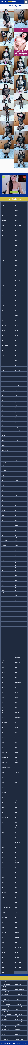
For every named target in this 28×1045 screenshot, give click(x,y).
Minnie (16, 245)
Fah (2, 555)
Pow (16, 620)
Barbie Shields (5, 345)
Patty (16, 532)
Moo (16, 292)
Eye (2, 550)
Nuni (16, 465)
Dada (3, 487)
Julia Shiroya (4, 722)
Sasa (16, 710)
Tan (15, 785)
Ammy (3, 247)
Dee (2, 497)
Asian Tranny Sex (18, 1016)
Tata (16, 795)
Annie (3, 275)
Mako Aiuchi (4, 912)
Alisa (3, 232)
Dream (3, 522)
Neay (16, 375)
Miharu (16, 215)
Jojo (2, 710)
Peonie (16, 557)
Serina (16, 722)
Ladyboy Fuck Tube (6, 1026)
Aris (2, 300)
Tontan (16, 827)
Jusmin (3, 735)
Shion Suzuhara (18, 727)
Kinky (3, 807)
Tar (15, 790)
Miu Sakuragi (17, 262)
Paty (16, 535)
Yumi (16, 950)
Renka (16, 647)
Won (16, 905)
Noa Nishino (17, 430)
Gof (2, 607)
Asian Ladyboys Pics (6, 1006)
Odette (16, 480)
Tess (16, 805)
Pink (16, 577)
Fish (2, 577)
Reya (16, 652)
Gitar (3, 605)
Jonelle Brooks (5, 715)
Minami (16, 237)
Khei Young (4, 792)
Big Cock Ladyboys (5, 986)
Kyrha (3, 835)
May (2, 940)
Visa (15, 877)
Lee (2, 845)
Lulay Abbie (4, 892)
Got (2, 617)
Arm (2, 302)
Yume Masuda (18, 947)
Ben (2, 375)
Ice (2, 650)
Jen (2, 682)
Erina (3, 542)
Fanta (3, 562)
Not (15, 457)
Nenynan (17, 385)
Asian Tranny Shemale (6, 1014)
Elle (2, 530)
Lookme (3, 877)
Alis (2, 230)
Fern (3, 567)
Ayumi (3, 320)
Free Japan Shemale (19, 1039)
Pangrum (17, 525)
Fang (3, 560)
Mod (16, 275)
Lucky (3, 887)
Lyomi (3, 897)
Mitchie (16, 257)
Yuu (15, 960)
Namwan (17, 335)
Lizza (3, 875)
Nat (15, 357)
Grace (3, 620)
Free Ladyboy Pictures (6, 996)
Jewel (3, 697)
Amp (3, 250)
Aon (2, 292)
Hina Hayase (4, 642)
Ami (2, 245)
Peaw (16, 547)
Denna (3, 502)
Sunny (16, 775)
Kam (3, 747)
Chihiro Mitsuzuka (5, 462)
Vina (16, 875)
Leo (2, 855)
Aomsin (3, 290)
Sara (16, 707)
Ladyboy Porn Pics (18, 1036)
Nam (16, 320)
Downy (3, 520)
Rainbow (16, 635)
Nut (15, 470)
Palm (16, 512)
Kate (3, 777)
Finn (2, 572)
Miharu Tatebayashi (19, 217)
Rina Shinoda (17, 657)
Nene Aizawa (17, 382)
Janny (3, 670)
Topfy (16, 835)
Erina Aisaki (4, 545)
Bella (3, 370)
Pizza (16, 585)
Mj (15, 267)
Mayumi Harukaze (5, 950)
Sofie (16, 747)
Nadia (16, 310)
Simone (16, 735)
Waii (16, 882)
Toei (16, 820)
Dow (3, 517)
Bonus (3, 415)
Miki (16, 222)
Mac (2, 900)
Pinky (16, 580)
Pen (15, 555)
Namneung (17, 325)
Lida (2, 857)
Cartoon (3, 447)
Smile (16, 740)
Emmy (3, 535)
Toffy (16, 822)
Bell (2, 367)
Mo (15, 270)
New (16, 395)
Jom (2, 712)
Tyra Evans (17, 862)
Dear (3, 495)
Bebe (3, 357)
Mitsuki (16, 260)
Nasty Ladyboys (18, 1029)
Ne (15, 372)
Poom (16, 610)
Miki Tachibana (18, 225)
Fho (2, 570)
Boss (3, 422)
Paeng (16, 507)
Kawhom (3, 782)
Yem (16, 920)
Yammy (16, 912)
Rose (16, 675)
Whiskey (16, 892)
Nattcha (16, 365)
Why (16, 895)
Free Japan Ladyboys (6, 1004)
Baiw (3, 332)
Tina (16, 812)
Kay (2, 785)
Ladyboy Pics (17, 1034)
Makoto (3, 915)
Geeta (3, 592)
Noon (16, 450)
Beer (3, 362)
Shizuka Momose (18, 730)
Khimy (3, 795)
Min (15, 232)
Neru (16, 387)
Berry (3, 387)
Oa (15, 477)
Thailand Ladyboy (18, 1014)
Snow (16, 742)
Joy (2, 717)
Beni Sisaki (4, 377)
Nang (16, 345)
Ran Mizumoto (18, 640)
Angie (3, 260)
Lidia (3, 860)
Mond (16, 285)
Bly (2, 402)
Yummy (16, 952)
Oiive (16, 482)
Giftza (3, 602)
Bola (2, 410)
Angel (3, 257)
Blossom (3, 400)
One (16, 492)
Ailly (2, 215)
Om (15, 490)
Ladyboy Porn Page (6, 1016)
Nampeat (17, 327)
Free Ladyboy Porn (19, 991)
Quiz (16, 632)
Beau (3, 355)
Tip (15, 815)
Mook (16, 295)
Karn (3, 770)
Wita (16, 902)
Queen (16, 630)
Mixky (16, 265)
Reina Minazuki (18, 645)
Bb (2, 352)
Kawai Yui (4, 780)
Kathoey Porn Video (6, 1031)
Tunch (16, 855)
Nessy (16, 390)
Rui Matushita (17, 685)
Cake (3, 432)
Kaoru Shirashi (5, 757)
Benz (3, 382)
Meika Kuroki (4, 970)
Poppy (16, 615)
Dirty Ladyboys (18, 1024)
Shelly (16, 725)
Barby (3, 347)
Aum (3, 315)
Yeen (16, 917)
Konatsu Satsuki (5, 817)
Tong (16, 825)
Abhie (3, 202)
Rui (15, 680)
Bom (3, 412)
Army (3, 305)
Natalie (16, 360)
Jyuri (3, 740)
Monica (16, 287)
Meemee (3, 952)
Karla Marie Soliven (6, 767)
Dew (3, 505)
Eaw (2, 527)
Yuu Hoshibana (18, 965)
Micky (16, 212)
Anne (3, 272)
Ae (2, 207)
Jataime (3, 675)
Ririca (16, 667)
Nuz (15, 475)
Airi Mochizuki (5, 220)
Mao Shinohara (5, 930)
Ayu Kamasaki (4, 317)
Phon (16, 565)
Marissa (3, 935)
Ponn (16, 602)
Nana (16, 342)
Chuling (3, 477)
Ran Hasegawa (18, 637)
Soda (16, 745)
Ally (2, 235)
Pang (16, 522)
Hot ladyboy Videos (6, 1011)
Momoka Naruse (18, 280)
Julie (2, 727)
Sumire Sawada (18, 770)
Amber (3, 242)
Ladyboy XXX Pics (5, 981)
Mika (16, 220)
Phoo (16, 567)
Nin (15, 412)
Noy (15, 462)
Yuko (16, 942)
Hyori (3, 647)
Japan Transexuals (18, 994)
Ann (2, 265)
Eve (2, 547)
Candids (3, 437)
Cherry (3, 460)
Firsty (3, 575)
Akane (3, 225)
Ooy (16, 500)
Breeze (3, 427)
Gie (2, 597)
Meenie (3, 965)
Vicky (16, 872)
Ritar (16, 672)
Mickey (16, 210)
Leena (3, 847)
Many (3, 927)
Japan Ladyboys (18, 986)
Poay (16, 592)
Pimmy (16, 572)
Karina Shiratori (5, 762)
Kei (2, 787)
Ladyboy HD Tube (5, 1039)
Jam (2, 662)
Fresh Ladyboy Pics (6, 1001)
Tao (15, 787)
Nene (16, 380)
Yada (16, 910)
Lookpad (3, 880)
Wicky (16, 897)
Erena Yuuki (4, 540)
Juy (2, 737)
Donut (3, 515)
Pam (16, 515)
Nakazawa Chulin (18, 317)
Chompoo (4, 470)
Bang (3, 342)
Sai (15, 687)
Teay (16, 800)
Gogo (3, 610)
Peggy (16, 552)
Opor (16, 502)
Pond (16, 600)
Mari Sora (4, 932)
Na (15, 305)
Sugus (16, 767)
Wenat (16, 890)
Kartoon (3, 772)
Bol (2, 407)
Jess (2, 692)
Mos (16, 297)
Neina (16, 377)
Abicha (3, 205)
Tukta (16, 850)
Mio (15, 250)
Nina (16, 415)
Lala (2, 837)
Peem (16, 550)
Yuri (16, 955)
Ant (2, 280)
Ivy (2, 652)
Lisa (2, 867)
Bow (2, 425)
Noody (16, 445)
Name (16, 322)
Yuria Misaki (17, 957)
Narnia (16, 355)
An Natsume (4, 255)
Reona (16, 650)
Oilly (16, 487)
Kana (3, 750)
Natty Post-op (17, 370)
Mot (15, 300)
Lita (2, 872)
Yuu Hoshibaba (18, 962)
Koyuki (3, 822)
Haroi (3, 632)
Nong (16, 442)
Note (16, 460)
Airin (3, 222)
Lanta (3, 840)
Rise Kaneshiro (18, 670)
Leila (3, 850)
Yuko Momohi (18, 945)
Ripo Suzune (17, 665)
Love (3, 885)
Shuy (16, 732)
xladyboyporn (18, 1031)
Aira (2, 217)
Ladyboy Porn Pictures (19, 989)
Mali (2, 925)
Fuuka (3, 590)
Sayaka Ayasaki (18, 717)
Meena (3, 957)
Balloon (3, 337)
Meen (3, 955)
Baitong (3, 330)
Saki (15, 690)
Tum (16, 852)
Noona (16, 452)
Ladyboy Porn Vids (5, 999)
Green (3, 622)
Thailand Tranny (18, 1026)
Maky (3, 922)
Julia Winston (4, 725)
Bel (2, 365)
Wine (16, 900)
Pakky (16, 510)
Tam (16, 782)
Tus (15, 857)
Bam (3, 340)
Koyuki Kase (4, 825)
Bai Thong (4, 325)
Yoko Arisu (17, 932)
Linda (3, 865)
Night (16, 410)
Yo (15, 925)
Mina (16, 235)
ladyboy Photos (18, 1004)
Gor (2, 615)
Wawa (16, 887)
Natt (16, 362)
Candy (3, 440)
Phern (16, 562)
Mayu (3, 947)
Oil (15, 485)
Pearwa (16, 545)
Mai (2, 902)
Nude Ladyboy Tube (6, 1009)
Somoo (16, 752)
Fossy (3, 585)
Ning (16, 417)
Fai (2, 557)
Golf (2, 612)
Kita (2, 810)
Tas (15, 792)
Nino (16, 420)
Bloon (3, 397)
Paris (16, 527)
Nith (16, 425)
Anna (3, 270)
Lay (2, 842)
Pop (15, 612)
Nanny (16, 347)
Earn (3, 525)
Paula (16, 537)
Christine (3, 475)
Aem (3, 210)
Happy (3, 630)
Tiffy (16, 810)
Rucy (16, 677)
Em (2, 532)
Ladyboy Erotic (18, 1001)
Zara (16, 970)
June (3, 732)
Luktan (3, 890)
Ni (15, 400)
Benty (3, 380)
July (2, 730)
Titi (15, 817)
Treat (16, 840)
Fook (3, 582)
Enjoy (3, 537)
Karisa (3, 765)
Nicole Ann (17, 407)
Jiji (2, 705)
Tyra (16, 860)
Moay (16, 272)
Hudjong (3, 645)
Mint (16, 247)
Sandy (16, 705)
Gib (2, 595)
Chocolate (4, 467)
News (16, 397)
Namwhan (17, 337)
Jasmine (3, 672)
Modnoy (16, 277)
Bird (2, 395)
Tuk (15, 847)
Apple (3, 295)
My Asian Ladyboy (5, 1021)
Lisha (3, 870)
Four (3, 587)
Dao (2, 490)
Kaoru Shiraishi (5, 755)
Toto (16, 837)
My (15, 302)
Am (2, 240)
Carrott (3, 445)
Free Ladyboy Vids (18, 1009)
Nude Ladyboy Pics (5, 991)
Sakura (16, 692)
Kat (2, 775)
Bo (2, 405)
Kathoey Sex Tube (5, 1029)
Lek (2, 852)
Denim (3, 500)
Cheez (3, 457)
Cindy (3, 480)
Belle (3, 372)
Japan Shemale (18, 999)
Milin (16, 227)
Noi (15, 435)
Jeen (3, 680)
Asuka (3, 310)
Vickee (16, 870)
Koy (2, 820)
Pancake (16, 520)
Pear (16, 542)
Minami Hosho (18, 240)
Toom (16, 830)
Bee (2, 360)
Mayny (3, 945)
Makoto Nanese (5, 920)
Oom (16, 497)
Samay (16, 697)
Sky (15, 737)
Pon (15, 597)
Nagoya (16, 315)
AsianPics (8, 2)
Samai (16, 695)
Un (15, 865)
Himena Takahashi (5, 640)
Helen (3, 635)
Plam (16, 587)
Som (16, 750)
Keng (3, 790)
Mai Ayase (4, 905)
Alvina (3, 237)
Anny (3, 277)
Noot (16, 455)
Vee (15, 867)
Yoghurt (16, 927)
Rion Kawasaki (18, 662)
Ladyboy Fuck (18, 996)
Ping (16, 575)
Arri (2, 307)
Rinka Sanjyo (17, 660)
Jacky (3, 660)
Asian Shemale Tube (6, 994)
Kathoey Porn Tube (19, 1019)
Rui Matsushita (18, 682)
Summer (17, 772)
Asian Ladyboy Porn (6, 1036)
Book (3, 417)
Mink (16, 242)
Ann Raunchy (4, 267)
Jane (2, 665)
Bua (2, 430)
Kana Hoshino (4, 752)
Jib (2, 702)
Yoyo (16, 935)
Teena (16, 802)
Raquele (16, 642)
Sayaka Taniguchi (18, 720)
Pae (15, 505)
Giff (2, 600)
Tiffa (16, 807)
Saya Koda (17, 712)
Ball (2, 335)
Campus (3, 435)
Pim (15, 570)
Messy (16, 205)
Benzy (3, 385)
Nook (16, 447)
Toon (16, 832)
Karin (3, 760)
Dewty (3, 507)
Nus (15, 467)
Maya (3, 942)
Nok (15, 437)
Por (15, 617)
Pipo (16, 582)
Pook (16, 607)
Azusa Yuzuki (4, 322)
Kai (2, 745)
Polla (16, 595)
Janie (3, 667)
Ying (16, 922)
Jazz (2, 677)
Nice (16, 402)
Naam (16, 307)
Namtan (16, 332)
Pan (15, 517)
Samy (16, 702)
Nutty (16, 472)
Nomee (16, 440)
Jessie (3, 695)
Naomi (16, 350)
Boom (3, 420)
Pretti (16, 627)
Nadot (16, 312)
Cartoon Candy (5, 450)
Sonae (16, 755)
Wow (16, 907)
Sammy (16, 700)
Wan (16, 885)
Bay (2, 350)
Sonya (16, 760)
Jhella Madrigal (5, 700)
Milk (16, 230)
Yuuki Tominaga (18, 967)
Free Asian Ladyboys (19, 1006)
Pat (15, 530)
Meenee (3, 960)
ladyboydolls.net (18, 1021)
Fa (2, 552)
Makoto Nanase (5, 917)
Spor (16, 765)
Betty (3, 390)
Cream (3, 482)
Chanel (3, 455)
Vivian (16, 880)
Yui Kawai (17, 937)
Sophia (16, 762)
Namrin (16, 330)
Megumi (3, 967)
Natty (16, 367)
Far (2, 565)
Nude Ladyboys (5, 989)
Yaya (16, 915)
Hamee (3, 627)
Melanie (3, 972)
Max (2, 937)
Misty (16, 255)
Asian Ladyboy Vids (5, 1034)
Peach (16, 540)
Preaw (16, 625)
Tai (15, 780)
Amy (3, 252)
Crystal (3, 485)
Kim (2, 805)
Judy (2, 720)
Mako (3, 910)
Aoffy (3, 285)
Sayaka (16, 715)
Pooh (16, 605)
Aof (2, 282)
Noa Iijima (17, 427)
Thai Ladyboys (18, 984)
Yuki (16, 940)
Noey (16, 432)
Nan (15, 340)
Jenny (3, 690)
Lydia (3, 895)
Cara (3, 442)
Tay (15, 797)
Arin (2, 297)
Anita (3, 262)
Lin (2, 862)
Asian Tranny (4, 1024)
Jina (2, 707)
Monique (17, 290)
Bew (2, 392)
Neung (16, 392)
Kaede (3, 742)
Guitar (3, 625)
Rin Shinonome (18, 655)
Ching (3, 465)
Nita (15, 422)
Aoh (2, 287)
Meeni (3, 962)
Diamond (3, 510)
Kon (2, 815)
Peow (16, 560)
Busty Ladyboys (5, 1019)
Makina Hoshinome (6, 907)
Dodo (3, 512)
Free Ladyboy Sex (18, 1011)
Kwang (3, 832)
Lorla (3, 882)
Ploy (16, 590)
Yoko (16, 930)
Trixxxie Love (17, 842)
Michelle (16, 207)
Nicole (16, 405)
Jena (2, 685)
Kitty (3, 812)
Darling (3, 492)
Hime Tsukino (4, 637)
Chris (3, 472)
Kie (2, 797)
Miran (16, 252)
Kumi (3, 827)
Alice (3, 227)
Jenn (3, 687)
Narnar (16, 352)
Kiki (2, 802)
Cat (2, 452)
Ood (16, 495)
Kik (2, 800)
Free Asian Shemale (6, 984)
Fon (2, 580)
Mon (16, 282)
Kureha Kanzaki (5, 830)
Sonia (16, 757)
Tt (15, 845)
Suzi (16, 777)
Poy (15, 622)
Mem (16, 202)
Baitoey (3, 327)
